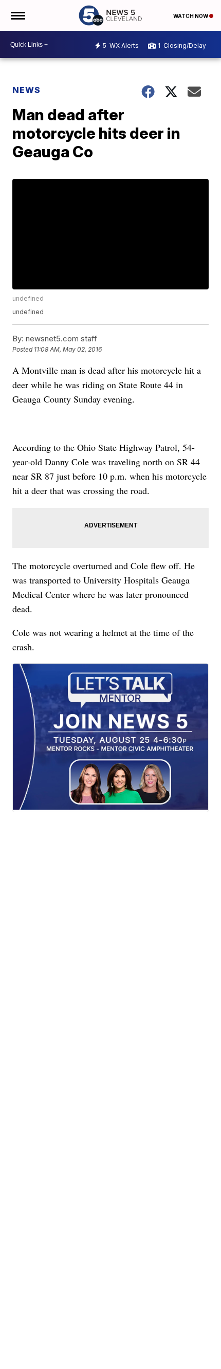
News (26, 90)
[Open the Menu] (17, 15)
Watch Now (191, 16)
